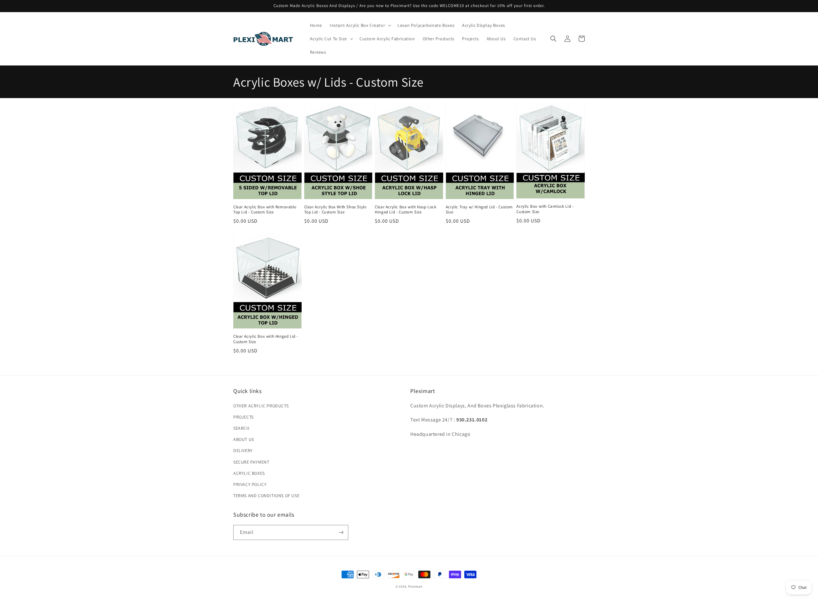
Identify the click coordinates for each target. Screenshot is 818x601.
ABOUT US (243, 439)
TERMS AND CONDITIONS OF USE (266, 495)
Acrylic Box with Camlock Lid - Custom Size (545, 209)
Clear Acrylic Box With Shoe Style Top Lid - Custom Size (335, 209)
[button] (360, 25)
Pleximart (415, 586)
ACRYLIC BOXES (249, 473)
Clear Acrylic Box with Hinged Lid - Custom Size (265, 339)
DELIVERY (243, 450)
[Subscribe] (341, 532)
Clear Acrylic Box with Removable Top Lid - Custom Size (264, 209)
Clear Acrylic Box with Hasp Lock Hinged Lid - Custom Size (405, 209)
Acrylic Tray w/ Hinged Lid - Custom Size (479, 209)
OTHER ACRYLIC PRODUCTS (261, 406)
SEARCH (241, 428)
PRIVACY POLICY (249, 484)
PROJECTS (243, 417)
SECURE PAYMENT (251, 462)
